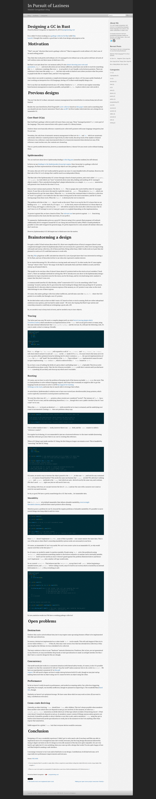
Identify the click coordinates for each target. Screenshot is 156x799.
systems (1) (113, 111)
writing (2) (112, 123)
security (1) (113, 108)
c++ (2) (112, 72)
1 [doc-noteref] (64, 302)
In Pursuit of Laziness (48, 5)
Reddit (36, 758)
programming (67, 30)
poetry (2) (112, 96)
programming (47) (114, 102)
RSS (127, 15)
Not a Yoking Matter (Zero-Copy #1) (119, 64)
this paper (79, 107)
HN (33, 758)
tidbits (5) (112, 114)
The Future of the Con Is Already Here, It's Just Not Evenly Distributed (120, 50)
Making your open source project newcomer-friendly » (89, 781)
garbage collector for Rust (60, 36)
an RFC (66, 109)
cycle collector (65, 107)
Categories (44, 15)
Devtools (112, 37)
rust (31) (112, 105)
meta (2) (112, 90)
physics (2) (112, 93)
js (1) (111, 87)
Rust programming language (118, 34)
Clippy (118, 37)
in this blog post (68, 160)
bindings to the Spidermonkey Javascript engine (54, 164)
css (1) (111, 78)
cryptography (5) (114, 75)
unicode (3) (113, 117)
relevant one (68, 213)
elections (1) (113, 81)
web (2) (112, 120)
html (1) (112, 84)
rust (73, 30)
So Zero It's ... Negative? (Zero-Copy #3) (120, 58)
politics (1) (112, 99)
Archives (35, 15)
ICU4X (118, 38)
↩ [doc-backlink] (34, 765)
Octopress (73, 793)
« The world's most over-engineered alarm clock (41, 781)
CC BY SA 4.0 (60, 793)
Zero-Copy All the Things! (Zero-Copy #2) (120, 61)
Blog (29, 15)
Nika (35, 256)
